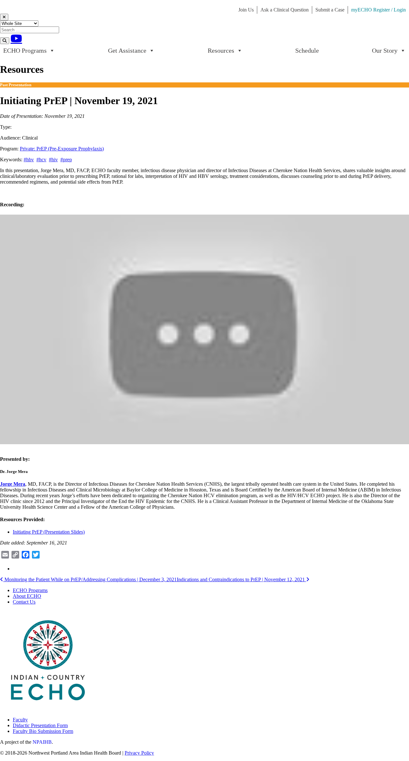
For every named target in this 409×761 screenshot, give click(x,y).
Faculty (20, 719)
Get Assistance (127, 50)
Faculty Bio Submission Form (43, 731)
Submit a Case (329, 9)
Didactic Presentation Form (40, 725)
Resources (221, 50)
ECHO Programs (25, 50)
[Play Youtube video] (204, 330)
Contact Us (24, 602)
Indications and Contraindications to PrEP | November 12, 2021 (241, 579)
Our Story (384, 50)
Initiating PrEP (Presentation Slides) (49, 532)
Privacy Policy (139, 753)
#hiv (53, 159)
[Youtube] (16, 38)
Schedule (307, 50)
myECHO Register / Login (378, 9)
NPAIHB (42, 742)
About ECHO (27, 596)
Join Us (246, 9)
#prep (66, 159)
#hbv (29, 159)
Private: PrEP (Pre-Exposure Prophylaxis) (62, 148)
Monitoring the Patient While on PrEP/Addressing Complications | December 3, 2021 (90, 579)
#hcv (41, 159)
